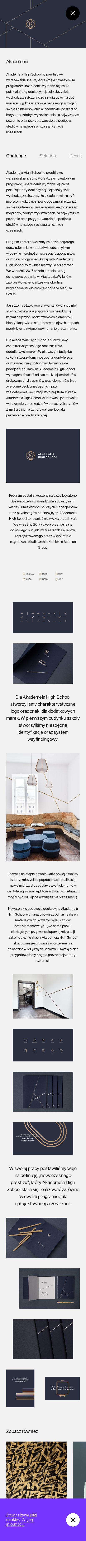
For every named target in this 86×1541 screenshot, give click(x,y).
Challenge (16, 156)
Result (76, 156)
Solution (48, 156)
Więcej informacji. (20, 1522)
